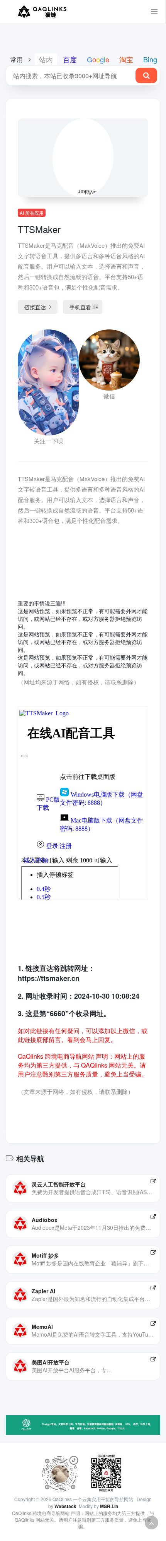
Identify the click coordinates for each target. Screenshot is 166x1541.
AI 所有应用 (32, 212)
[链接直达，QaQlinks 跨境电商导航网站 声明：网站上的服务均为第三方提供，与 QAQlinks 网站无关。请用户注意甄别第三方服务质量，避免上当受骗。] (153, 1181)
